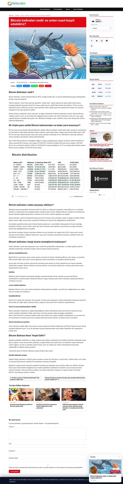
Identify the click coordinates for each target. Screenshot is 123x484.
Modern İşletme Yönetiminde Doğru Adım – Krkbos (101, 124)
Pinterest (48, 86)
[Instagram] (102, 41)
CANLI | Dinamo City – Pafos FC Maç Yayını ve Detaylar (101, 115)
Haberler (11, 15)
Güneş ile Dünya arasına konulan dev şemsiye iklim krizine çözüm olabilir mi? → (65, 378)
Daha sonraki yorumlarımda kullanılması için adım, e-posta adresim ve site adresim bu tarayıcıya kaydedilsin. (46, 467)
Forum (68, 9)
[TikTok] (92, 46)
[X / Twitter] (97, 41)
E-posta (12, 451)
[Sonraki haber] (110, 58)
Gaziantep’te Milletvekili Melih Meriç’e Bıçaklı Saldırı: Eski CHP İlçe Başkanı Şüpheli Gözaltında (101, 120)
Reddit (41, 86)
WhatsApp (34, 86)
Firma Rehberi (58, 9)
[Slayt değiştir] (98, 194)
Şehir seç (94, 24)
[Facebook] (92, 41)
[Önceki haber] (106, 58)
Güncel (17, 15)
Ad (10, 444)
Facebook (26, 86)
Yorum (11, 427)
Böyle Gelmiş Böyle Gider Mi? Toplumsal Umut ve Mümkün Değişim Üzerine (101, 108)
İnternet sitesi (13, 458)
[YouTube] (107, 41)
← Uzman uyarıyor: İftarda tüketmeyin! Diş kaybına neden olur (24, 378)
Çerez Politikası (78, 9)
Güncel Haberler (45, 9)
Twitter (19, 86)
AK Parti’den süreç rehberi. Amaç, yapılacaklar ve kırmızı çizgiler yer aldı (101, 112)
